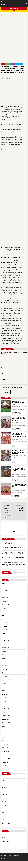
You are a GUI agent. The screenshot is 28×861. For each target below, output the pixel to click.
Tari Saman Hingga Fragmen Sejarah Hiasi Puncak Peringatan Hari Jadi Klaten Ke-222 (19, 435)
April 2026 (4, 594)
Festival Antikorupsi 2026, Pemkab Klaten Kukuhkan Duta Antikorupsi (19, 419)
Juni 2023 (4, 697)
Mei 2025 (4, 626)
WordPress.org (6, 845)
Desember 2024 (6, 644)
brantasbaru (6, 77)
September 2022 (6, 722)
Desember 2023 (6, 676)
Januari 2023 (5, 708)
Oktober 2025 (5, 608)
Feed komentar (6, 841)
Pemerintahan (5, 801)
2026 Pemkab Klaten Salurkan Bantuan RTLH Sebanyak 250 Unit (19, 486)
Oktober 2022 (5, 719)
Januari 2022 (5, 751)
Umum (3, 819)
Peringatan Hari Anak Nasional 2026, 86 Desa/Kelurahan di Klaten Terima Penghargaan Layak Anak (19, 469)
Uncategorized (6, 823)
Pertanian (4, 809)
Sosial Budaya (5, 816)
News (3, 791)
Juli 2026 (4, 587)
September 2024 (6, 654)
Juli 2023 (4, 694)
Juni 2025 (4, 622)
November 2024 (6, 647)
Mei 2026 (4, 590)
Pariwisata (4, 798)
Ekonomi (4, 776)
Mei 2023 (4, 701)
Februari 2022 (5, 747)
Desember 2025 (6, 604)
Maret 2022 (5, 744)
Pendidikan (5, 805)
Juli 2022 (4, 730)
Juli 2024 (4, 662)
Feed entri (4, 838)
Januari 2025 (5, 640)
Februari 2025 (5, 637)
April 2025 (4, 629)
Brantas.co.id (4, 114)
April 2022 (4, 740)
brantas (4, 4)
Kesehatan (4, 787)
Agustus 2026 (5, 583)
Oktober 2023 (5, 683)
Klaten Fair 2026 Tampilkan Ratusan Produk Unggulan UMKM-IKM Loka (18, 452)
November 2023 (6, 680)
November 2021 (6, 758)
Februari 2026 (5, 601)
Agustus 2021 (5, 762)
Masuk (3, 834)
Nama (2, 367)
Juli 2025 (4, 619)
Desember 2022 (6, 712)
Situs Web (3, 379)
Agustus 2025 (5, 615)
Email (2, 373)
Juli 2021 (4, 765)
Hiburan (4, 780)
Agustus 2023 (5, 690)
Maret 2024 (5, 672)
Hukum (4, 784)
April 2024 (4, 669)
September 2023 (6, 687)
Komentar (3, 357)
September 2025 (6, 612)
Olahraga (4, 794)
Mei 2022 (4, 737)
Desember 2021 (6, 755)
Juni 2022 (4, 733)
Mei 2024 (4, 665)
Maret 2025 (5, 633)
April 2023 (4, 705)
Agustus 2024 (5, 658)
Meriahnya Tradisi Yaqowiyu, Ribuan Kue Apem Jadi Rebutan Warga (19, 403)
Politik (3, 812)
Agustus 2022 (5, 726)
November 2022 (6, 715)
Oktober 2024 (5, 651)
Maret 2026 (5, 597)
